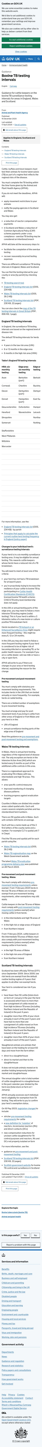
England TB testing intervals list (18, 287)
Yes (27, 1235)
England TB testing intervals (15, 150)
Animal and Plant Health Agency (15, 113)
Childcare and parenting (13, 1282)
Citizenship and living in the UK (16, 1287)
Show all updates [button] (31, 1177)
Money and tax (8, 1323)
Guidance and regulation (13, 1361)
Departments (8, 1352)
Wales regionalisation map (17, 853)
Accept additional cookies (21, 39)
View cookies (21, 51)
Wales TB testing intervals (14, 154)
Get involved (7, 1383)
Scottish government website (17, 1165)
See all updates (20, 125)
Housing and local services (14, 1319)
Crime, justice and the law (13, 1292)
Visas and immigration (12, 1332)
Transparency (8, 1374)
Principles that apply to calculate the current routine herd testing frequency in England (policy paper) (21, 536)
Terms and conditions (11, 1401)
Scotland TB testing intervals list (18, 300)
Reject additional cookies (21, 46)
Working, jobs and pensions (14, 1337)
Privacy (11, 1394)
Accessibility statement (12, 1398)
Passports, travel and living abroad (17, 1328)
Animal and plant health (18, 65)
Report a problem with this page (21, 1244)
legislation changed (27, 1108)
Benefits (5, 1269)
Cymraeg (13, 86)
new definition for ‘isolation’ (18, 1123)
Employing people (10, 1310)
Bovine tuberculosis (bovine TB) (15, 1212)
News (4, 1356)
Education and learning (12, 1305)
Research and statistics (12, 1365)
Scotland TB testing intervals (15, 157)
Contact (29, 1398)
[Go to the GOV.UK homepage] (11, 59)
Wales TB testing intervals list (17, 293)
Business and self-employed (14, 1278)
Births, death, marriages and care (17, 1273)
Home (4, 65)
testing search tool (14, 283)
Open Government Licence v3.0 (16, 1420)
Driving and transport (11, 1301)
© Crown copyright (21, 1441)
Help (4, 1394)
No (37, 1235)
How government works (12, 1379)
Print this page (11, 163)
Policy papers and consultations (16, 1370)
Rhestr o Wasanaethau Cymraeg (16, 1405)
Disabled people (9, 1296)
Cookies (21, 1394)
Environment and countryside (15, 1314)
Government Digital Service (14, 1408)
